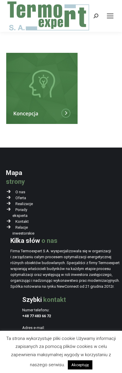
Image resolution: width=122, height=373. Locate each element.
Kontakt (22, 221)
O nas (20, 192)
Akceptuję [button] (80, 365)
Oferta (20, 198)
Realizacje (24, 204)
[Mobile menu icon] (110, 16)
